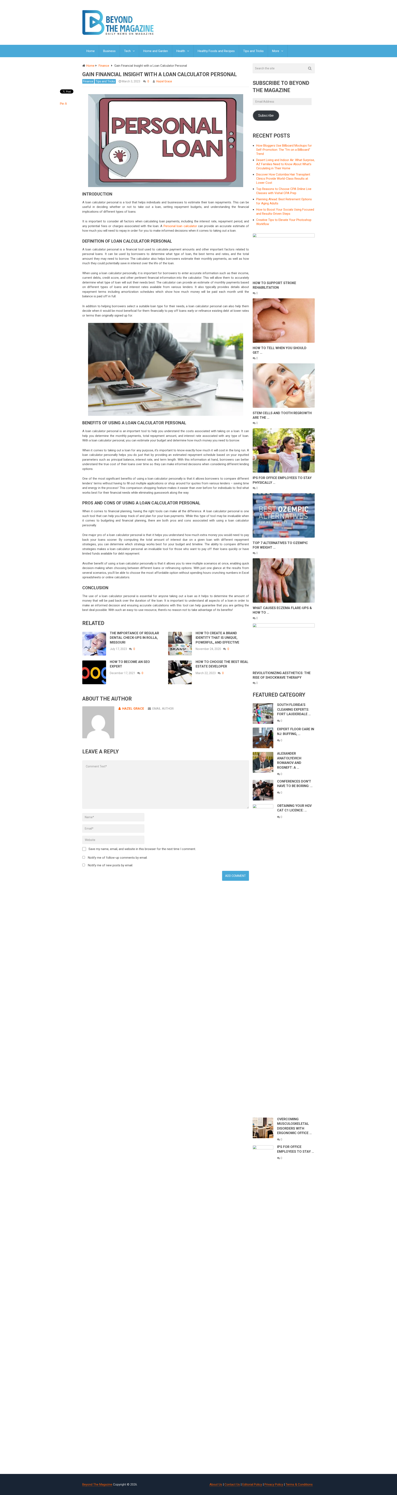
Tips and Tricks (253, 51)
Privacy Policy (273, 1484)
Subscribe (266, 115)
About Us (215, 1484)
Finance (88, 81)
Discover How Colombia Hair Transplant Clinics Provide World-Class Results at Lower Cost (283, 179)
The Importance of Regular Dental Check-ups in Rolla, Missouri (134, 637)
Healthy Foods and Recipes (216, 51)
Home (90, 51)
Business (109, 51)
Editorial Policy (252, 1484)
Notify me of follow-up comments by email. (117, 858)
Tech (127, 51)
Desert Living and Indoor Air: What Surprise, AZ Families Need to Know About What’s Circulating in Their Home (285, 164)
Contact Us (232, 1484)
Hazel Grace (164, 81)
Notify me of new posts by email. (110, 865)
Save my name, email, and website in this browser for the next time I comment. (142, 849)
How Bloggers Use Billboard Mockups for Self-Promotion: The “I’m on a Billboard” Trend (284, 150)
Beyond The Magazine (97, 1484)
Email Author (163, 708)
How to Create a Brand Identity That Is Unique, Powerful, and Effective (217, 637)
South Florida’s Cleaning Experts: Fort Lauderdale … (294, 709)
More (275, 51)
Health (180, 51)
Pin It (63, 104)
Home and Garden (155, 51)
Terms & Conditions (299, 1484)
